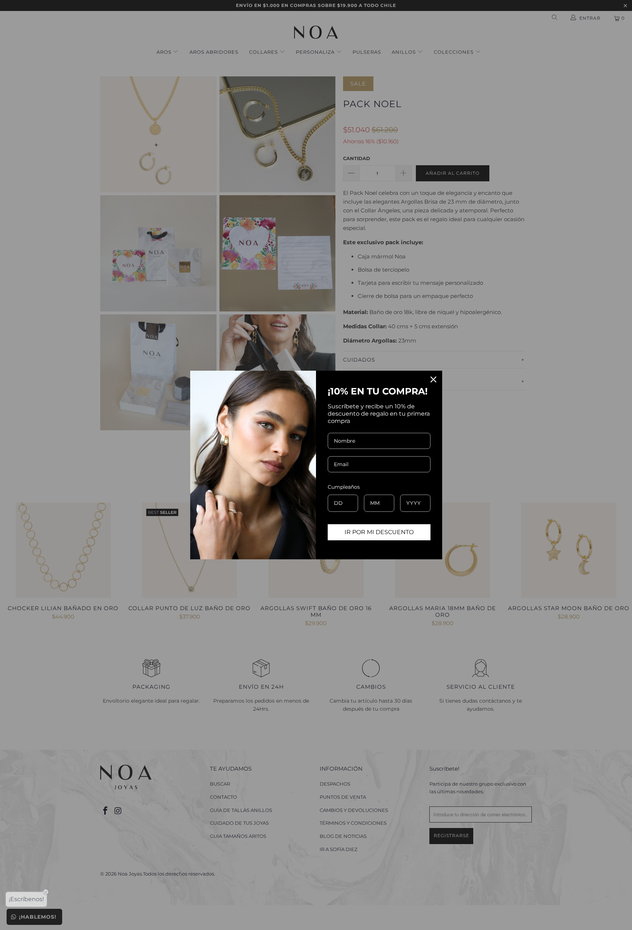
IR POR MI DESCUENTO (379, 532)
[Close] (433, 379)
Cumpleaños (344, 487)
